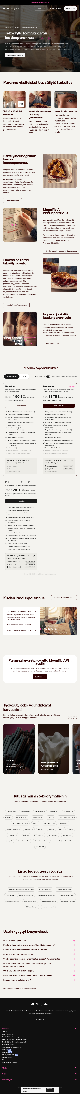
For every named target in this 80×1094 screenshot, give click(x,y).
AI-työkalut (15, 27)
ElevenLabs (40, 847)
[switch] (48, 376)
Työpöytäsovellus (10, 1055)
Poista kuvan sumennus (46, 895)
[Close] (56, 1090)
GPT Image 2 (53, 835)
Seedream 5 (13, 835)
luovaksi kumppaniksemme (25, 718)
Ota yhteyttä (7, 1080)
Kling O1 (35, 823)
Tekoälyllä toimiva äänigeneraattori (14, 1042)
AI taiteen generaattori (64, 889)
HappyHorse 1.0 (40, 812)
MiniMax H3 (29, 829)
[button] (40, 1019)
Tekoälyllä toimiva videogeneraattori (14, 1039)
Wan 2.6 (40, 829)
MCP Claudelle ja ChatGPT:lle (12, 1047)
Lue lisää (38, 677)
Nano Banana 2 (40, 841)
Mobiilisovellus (7, 1057)
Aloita (4, 1068)
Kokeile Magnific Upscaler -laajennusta (61, 251)
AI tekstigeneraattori (12, 901)
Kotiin (7, 27)
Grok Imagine (25, 812)
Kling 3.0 (8, 817)
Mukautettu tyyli (31, 907)
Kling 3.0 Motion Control (20, 823)
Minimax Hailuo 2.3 (13, 829)
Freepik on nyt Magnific (39, 2)
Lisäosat (6, 1052)
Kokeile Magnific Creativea (16, 305)
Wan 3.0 (51, 829)
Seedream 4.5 (55, 841)
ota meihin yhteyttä (29, 988)
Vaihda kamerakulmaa (48, 901)
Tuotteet (5, 1028)
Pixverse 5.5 (64, 823)
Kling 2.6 (51, 817)
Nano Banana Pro (23, 841)
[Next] (75, 717)
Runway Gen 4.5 (22, 817)
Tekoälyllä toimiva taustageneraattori (21, 889)
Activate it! (49, 1090)
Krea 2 (71, 829)
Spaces (4, 1032)
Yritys (4, 1074)
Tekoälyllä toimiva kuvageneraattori (14, 1037)
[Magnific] (40, 1004)
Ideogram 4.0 (67, 835)
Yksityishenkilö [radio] (11, 376)
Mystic (10, 841)
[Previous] (70, 717)
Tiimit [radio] (24, 376)
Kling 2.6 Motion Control (67, 817)
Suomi (40, 1019)
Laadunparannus (12, 201)
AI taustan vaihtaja (45, 889)
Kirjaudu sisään (55, 8)
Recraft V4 (68, 841)
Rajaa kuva (10, 895)
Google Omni (11, 812)
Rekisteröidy (70, 8)
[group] (16, 376)
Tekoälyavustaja (7, 1034)
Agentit (6, 1050)
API (3, 1060)
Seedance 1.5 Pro (49, 823)
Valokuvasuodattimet (67, 895)
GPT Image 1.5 (38, 835)
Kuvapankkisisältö (8, 1044)
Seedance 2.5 (68, 812)
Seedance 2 (54, 812)
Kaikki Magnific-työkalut (10, 1062)
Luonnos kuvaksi (48, 907)
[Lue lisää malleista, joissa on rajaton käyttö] (71, 460)
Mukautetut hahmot (68, 901)
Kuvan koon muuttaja (26, 895)
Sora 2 (61, 829)
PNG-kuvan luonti (30, 901)
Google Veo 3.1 (37, 817)
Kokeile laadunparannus (15, 55)
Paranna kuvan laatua (63, 598)
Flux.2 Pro (25, 835)
